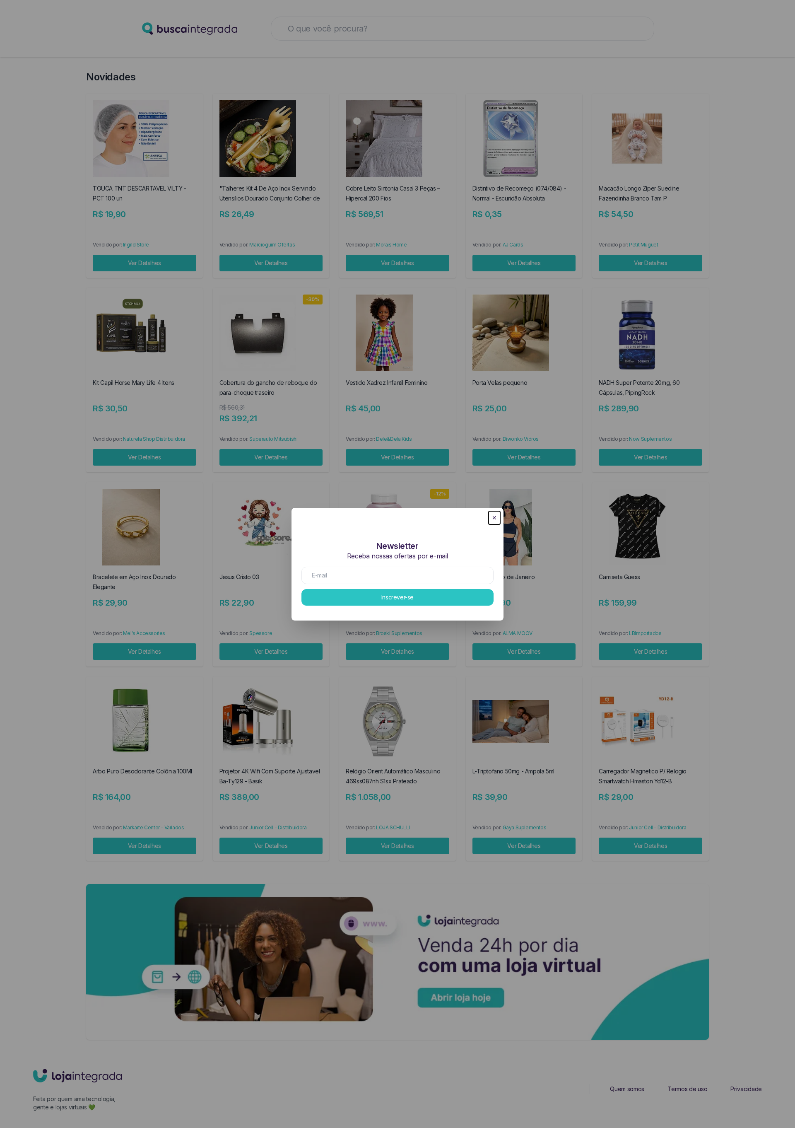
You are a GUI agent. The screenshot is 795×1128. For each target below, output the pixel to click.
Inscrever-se (397, 597)
